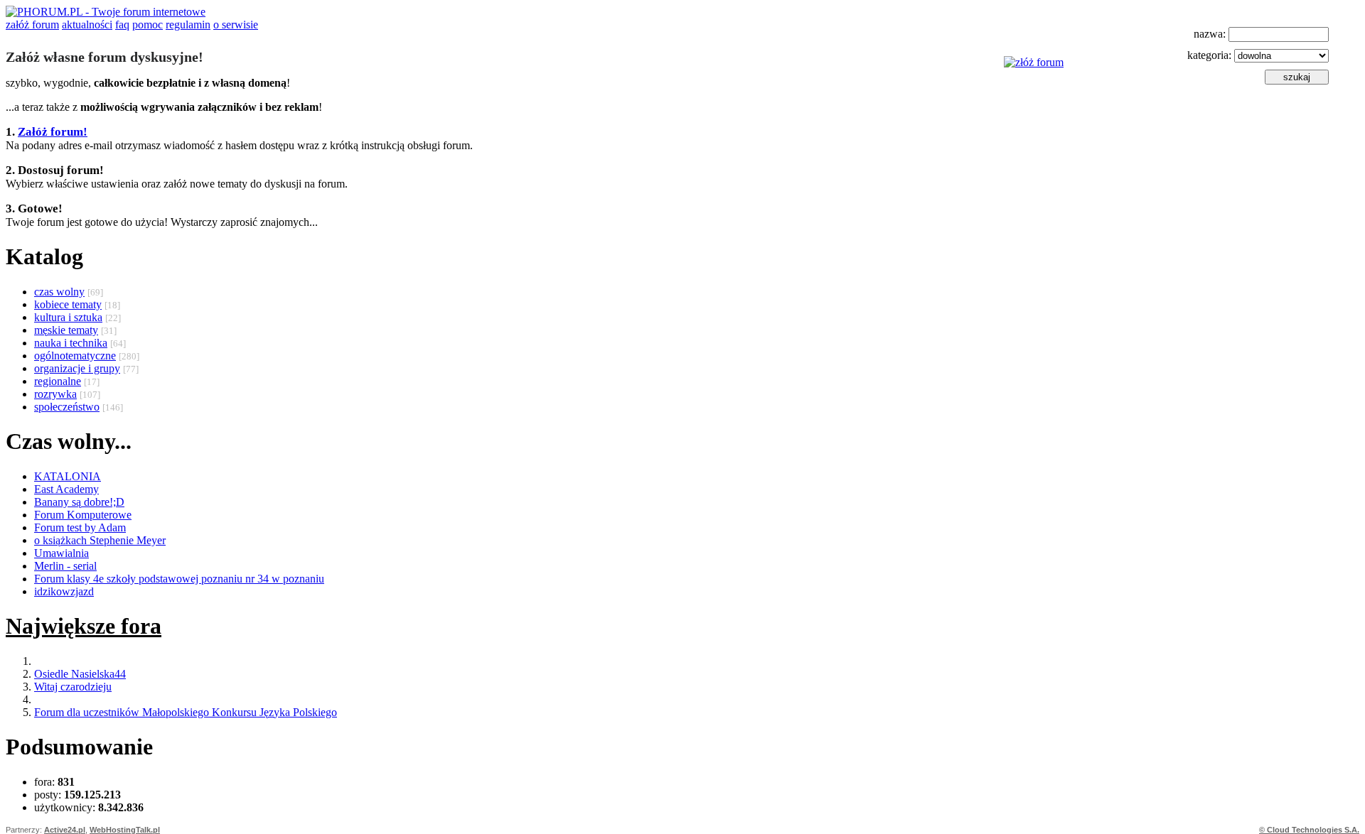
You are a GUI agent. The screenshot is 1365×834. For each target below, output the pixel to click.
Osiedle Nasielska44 (80, 674)
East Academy (66, 489)
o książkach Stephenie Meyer (100, 540)
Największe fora (83, 626)
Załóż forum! (52, 132)
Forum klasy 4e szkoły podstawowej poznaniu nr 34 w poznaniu (179, 579)
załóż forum (32, 24)
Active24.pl (64, 829)
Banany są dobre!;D (79, 502)
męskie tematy (66, 330)
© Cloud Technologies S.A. (1309, 829)
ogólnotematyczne (75, 356)
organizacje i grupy (77, 368)
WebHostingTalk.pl (125, 829)
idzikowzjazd (64, 591)
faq (122, 24)
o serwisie (235, 24)
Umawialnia (61, 553)
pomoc (147, 24)
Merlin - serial (65, 566)
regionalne (57, 381)
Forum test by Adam (80, 527)
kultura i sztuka (68, 317)
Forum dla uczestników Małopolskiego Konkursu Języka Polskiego (185, 712)
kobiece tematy (68, 304)
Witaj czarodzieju (73, 687)
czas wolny (59, 292)
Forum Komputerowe (83, 515)
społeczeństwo (67, 407)
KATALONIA (67, 476)
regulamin (188, 24)
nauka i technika (70, 343)
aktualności (87, 24)
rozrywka (55, 394)
